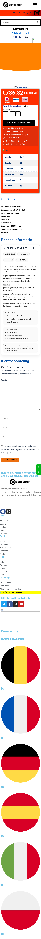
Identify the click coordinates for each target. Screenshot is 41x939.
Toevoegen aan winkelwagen (19, 122)
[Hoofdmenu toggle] (35, 4)
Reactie (5, 380)
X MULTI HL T (20, 33)
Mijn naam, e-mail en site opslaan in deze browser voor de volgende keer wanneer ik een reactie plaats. (20, 449)
